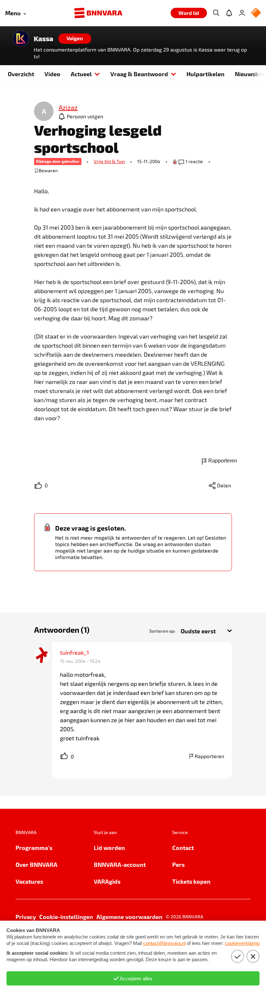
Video (52, 73)
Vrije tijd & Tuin (109, 161)
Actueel (81, 73)
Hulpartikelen (205, 73)
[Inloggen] (242, 13)
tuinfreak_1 (74, 652)
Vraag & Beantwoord (139, 73)
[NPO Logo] (256, 13)
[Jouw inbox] (229, 13)
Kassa (43, 38)
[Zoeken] (216, 13)
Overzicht (21, 73)
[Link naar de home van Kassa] (21, 38)
